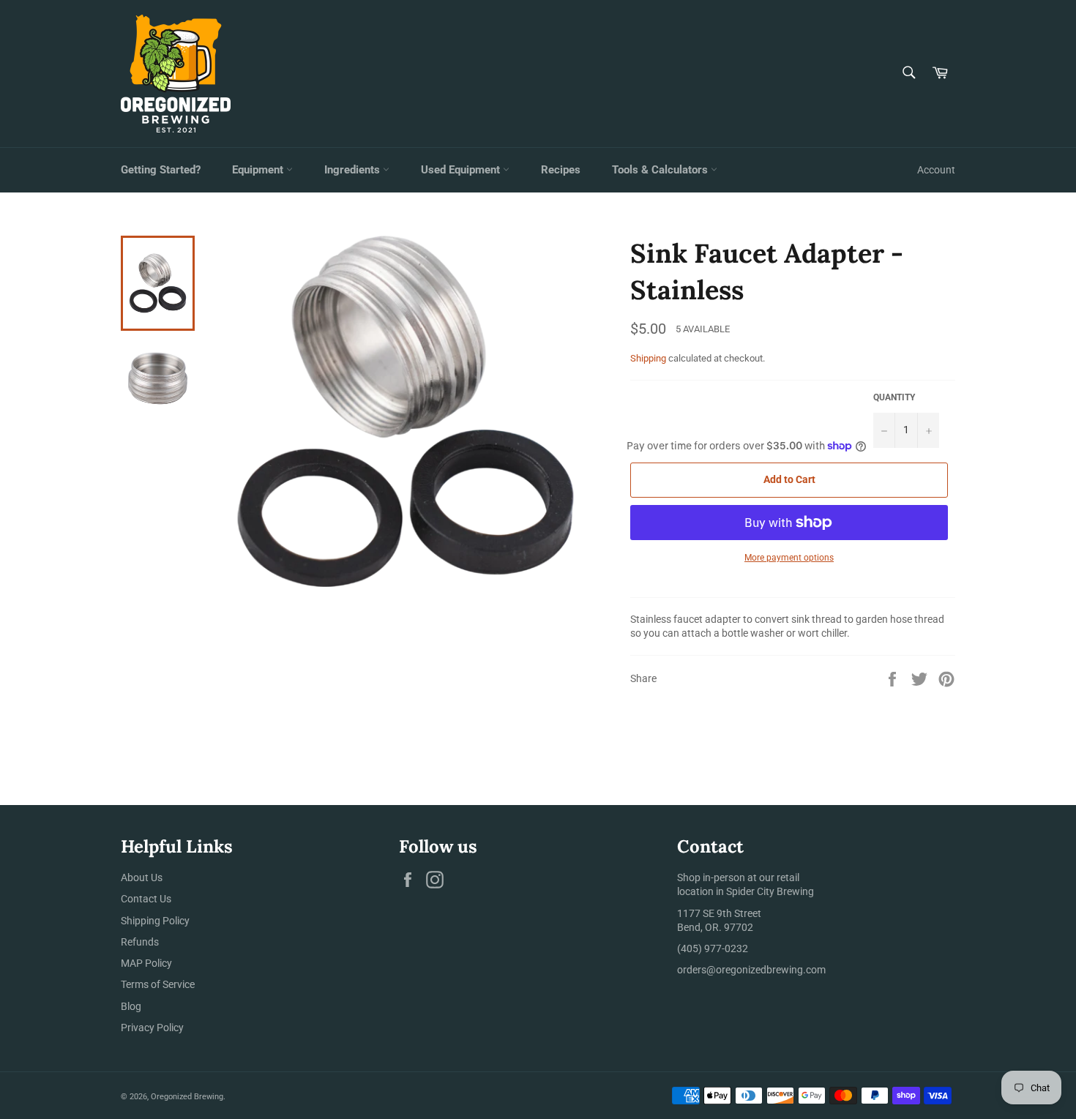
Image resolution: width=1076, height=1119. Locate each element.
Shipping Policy (155, 921)
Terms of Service (158, 984)
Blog (131, 1006)
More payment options (789, 558)
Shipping (648, 358)
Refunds (140, 942)
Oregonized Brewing (187, 1096)
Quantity (894, 397)
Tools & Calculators (661, 169)
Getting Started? (161, 169)
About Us (141, 877)
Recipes (560, 169)
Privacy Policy (152, 1027)
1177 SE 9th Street (719, 913)
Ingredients (353, 169)
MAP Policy (146, 963)
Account (936, 170)
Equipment (259, 169)
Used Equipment (462, 169)
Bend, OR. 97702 (715, 927)
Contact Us (146, 899)
